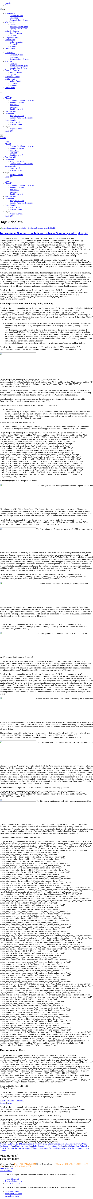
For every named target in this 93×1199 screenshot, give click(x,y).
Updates (13, 35)
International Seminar (56, 1146)
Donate (3, 1101)
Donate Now (10, 48)
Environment (5, 1146)
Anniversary (42, 1144)
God (12, 1146)
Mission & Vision (16, 16)
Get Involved (10, 40)
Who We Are (10, 13)
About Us (8, 98)
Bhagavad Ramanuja (56, 1144)
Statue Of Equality (12, 31)
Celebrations (9, 113)
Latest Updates (10, 120)
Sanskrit (3, 1148)
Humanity (19, 1146)
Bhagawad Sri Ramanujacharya (22, 100)
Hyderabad (28, 1146)
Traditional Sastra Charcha (59, 1148)
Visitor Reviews (16, 124)
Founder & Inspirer (17, 102)
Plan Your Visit (10, 111)
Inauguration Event (12, 37)
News (35, 1144)
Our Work (13, 24)
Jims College (70, 1146)
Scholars (10, 1148)
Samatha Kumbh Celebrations (21, 118)
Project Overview (16, 129)
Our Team (13, 107)
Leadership (14, 18)
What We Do (10, 22)
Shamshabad (19, 1148)
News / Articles (15, 122)
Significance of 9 (16, 109)
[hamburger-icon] (1, 92)
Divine (84, 1144)
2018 (30, 1144)
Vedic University (76, 1148)
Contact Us (14, 44)
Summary (44, 1148)
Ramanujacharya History (19, 20)
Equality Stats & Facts (18, 29)
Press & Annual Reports (19, 27)
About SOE (14, 105)
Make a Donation (16, 42)
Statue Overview (16, 33)
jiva (77, 1146)
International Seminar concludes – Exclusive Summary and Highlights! (44, 233)
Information (42, 1146)
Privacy (3, 1103)
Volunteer (13, 46)
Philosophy (84, 1146)
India (35, 1146)
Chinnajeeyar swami (72, 1144)
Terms (9, 1103)
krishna (25, 1144)
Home (7, 96)
